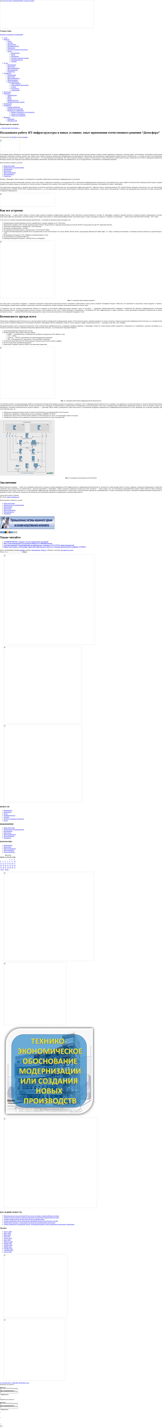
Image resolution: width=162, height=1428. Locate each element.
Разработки (11, 71)
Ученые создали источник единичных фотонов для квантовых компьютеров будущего (31, 1217)
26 (3, 867)
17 (14, 863)
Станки (13, 87)
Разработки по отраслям (15, 109)
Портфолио (7, 73)
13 (5, 863)
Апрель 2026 (8, 1238)
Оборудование (16, 83)
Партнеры (7, 93)
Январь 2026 (8, 1243)
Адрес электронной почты (7, 1390)
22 (10, 865)
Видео (10, 51)
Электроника (15, 90)
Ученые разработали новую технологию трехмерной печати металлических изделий (31, 1221)
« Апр (2, 869)
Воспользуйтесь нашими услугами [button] (11, 162)
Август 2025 (8, 1252)
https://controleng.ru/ (13, 497)
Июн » (7, 869)
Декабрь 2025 (8, 1245)
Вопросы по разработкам (16, 110)
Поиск (2, 552)
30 (12, 867)
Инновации (11, 48)
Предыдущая (5, 128)
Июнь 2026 (7, 1235)
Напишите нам (12, 120)
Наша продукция (9, 166)
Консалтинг (11, 66)
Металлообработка (14, 68)
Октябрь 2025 (8, 1248)
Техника (10, 43)
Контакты (7, 117)
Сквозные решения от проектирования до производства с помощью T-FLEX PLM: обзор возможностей (39, 545)
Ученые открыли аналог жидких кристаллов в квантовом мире (24, 1219)
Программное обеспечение (19, 85)
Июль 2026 (7, 1233)
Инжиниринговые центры (16, 102)
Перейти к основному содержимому (11, 34)
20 (5, 865)
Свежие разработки (14, 107)
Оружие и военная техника (20, 58)
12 (3, 863)
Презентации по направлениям (14, 167)
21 (8, 865)
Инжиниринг (12, 44)
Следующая (15, 128)
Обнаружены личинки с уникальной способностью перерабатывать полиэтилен (29, 1222)
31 (14, 867)
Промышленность (13, 46)
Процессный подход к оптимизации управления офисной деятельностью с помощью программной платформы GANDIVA (45, 547)
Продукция (7, 92)
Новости (6, 39)
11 (1, 863)
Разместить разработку (18, 115)
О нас (5, 38)
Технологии (15, 88)
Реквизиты (11, 119)
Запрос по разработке (18, 114)
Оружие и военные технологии (18, 49)
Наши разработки (13, 82)
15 (10, 863)
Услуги (6, 63)
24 (14, 865)
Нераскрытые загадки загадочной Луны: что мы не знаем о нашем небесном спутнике (31, 1216)
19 (3, 865)
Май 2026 (7, 1236)
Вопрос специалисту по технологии (22, 112)
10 (14, 861)
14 (8, 863)
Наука (9, 41)
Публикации (8, 104)
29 (10, 867)
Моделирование (13, 70)
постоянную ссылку (67, 550)
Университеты (12, 95)
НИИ (9, 97)
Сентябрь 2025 (8, 1250)
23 (12, 865)
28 (8, 867)
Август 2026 (8, 1231)
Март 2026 (7, 1240)
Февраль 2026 (8, 1242)
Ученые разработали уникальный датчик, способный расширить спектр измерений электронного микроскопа (39, 1224)
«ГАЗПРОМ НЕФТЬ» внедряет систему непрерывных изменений (26, 542)
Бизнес (10, 98)
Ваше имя (3, 1387)
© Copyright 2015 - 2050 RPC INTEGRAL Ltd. (14, 1383)
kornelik (25, 137)
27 (5, 867)
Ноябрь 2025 (8, 1247)
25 (1, 867)
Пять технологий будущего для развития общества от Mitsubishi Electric (28, 543)
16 (12, 863)
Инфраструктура (13, 100)
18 (1, 865)
